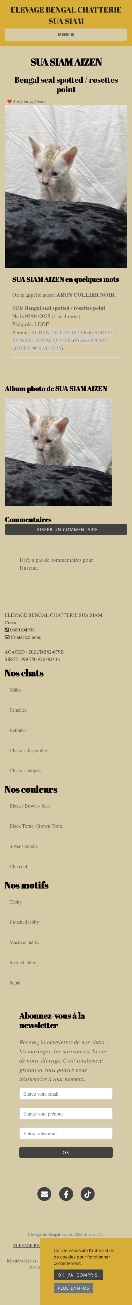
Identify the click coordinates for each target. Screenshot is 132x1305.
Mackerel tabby (25, 942)
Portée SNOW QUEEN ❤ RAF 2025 (59, 344)
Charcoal (18, 866)
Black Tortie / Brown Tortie (36, 826)
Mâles (15, 689)
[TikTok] (88, 1193)
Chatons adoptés (25, 770)
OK (66, 1152)
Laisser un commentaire (66, 529)
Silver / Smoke (24, 846)
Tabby (16, 901)
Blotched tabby (24, 922)
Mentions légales (21, 1261)
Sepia (15, 982)
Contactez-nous (25, 637)
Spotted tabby (23, 962)
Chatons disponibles (29, 750)
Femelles (18, 710)
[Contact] (44, 1193)
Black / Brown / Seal (30, 805)
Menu (64, 34)
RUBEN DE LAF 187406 (60, 332)
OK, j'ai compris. (78, 1275)
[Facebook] (66, 1193)
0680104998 (22, 629)
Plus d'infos (73, 1288)
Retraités (18, 730)
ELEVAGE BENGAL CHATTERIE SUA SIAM (66, 15)
